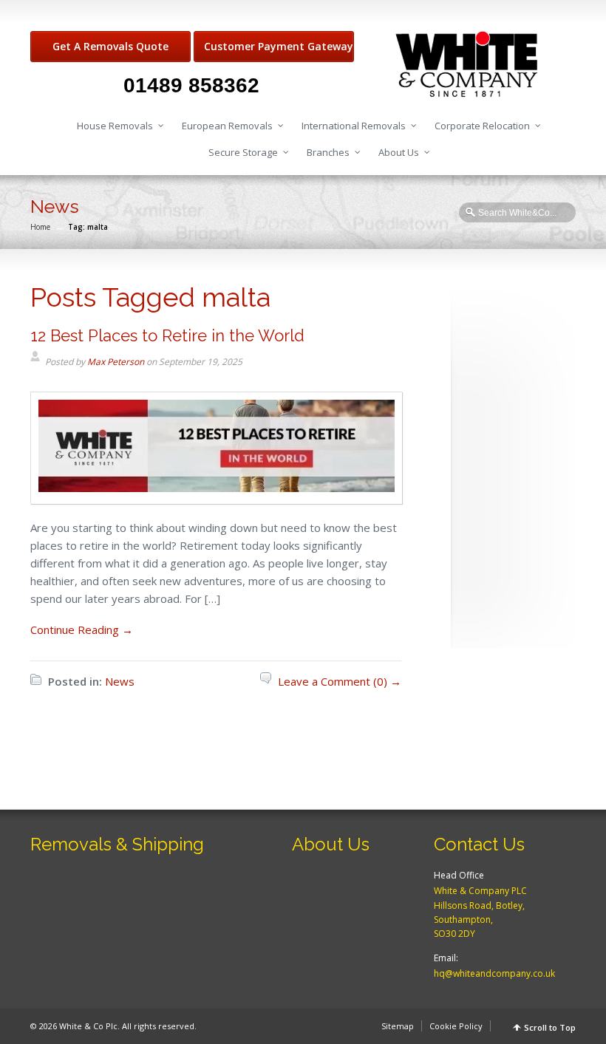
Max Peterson (115, 361)
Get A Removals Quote (110, 46)
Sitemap (397, 1025)
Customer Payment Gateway (278, 46)
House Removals (115, 125)
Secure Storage (243, 152)
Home (40, 227)
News (120, 681)
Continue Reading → (81, 629)
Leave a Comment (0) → (339, 681)
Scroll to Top (550, 1027)
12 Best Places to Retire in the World (167, 335)
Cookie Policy (456, 1025)
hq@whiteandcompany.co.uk (494, 973)
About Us (398, 152)
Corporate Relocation (482, 125)
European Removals (227, 125)
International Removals (354, 125)
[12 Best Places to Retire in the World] (216, 495)
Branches (328, 152)
